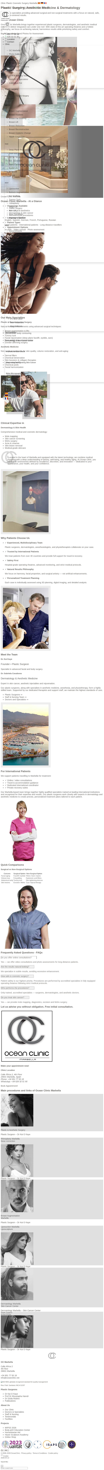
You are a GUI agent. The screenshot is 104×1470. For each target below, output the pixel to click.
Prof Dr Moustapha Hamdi (16, 1396)
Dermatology (10, 332)
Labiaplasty (14, 203)
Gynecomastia (15, 231)
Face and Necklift (17, 153)
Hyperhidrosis (16, 326)
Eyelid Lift (13, 168)
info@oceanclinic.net (10, 1378)
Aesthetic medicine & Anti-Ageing (18, 270)
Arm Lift (12, 210)
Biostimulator (16, 297)
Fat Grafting (14, 196)
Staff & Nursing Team (18, 76)
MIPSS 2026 (10, 1428)
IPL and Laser (16, 319)
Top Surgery (14, 257)
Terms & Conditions (40, 1453)
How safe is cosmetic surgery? (15, 976)
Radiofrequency (17, 306)
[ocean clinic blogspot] (4, 1451)
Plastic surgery (11, 89)
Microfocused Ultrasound (21, 310)
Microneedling (16, 313)
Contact (10, 42)
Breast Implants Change (20, 133)
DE (9, 396)
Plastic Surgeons (16, 70)
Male (7, 225)
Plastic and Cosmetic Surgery (17, 96)
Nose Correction (16, 164)
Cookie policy (53, 1453)
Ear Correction (15, 161)
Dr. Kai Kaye (6, 659)
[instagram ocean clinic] (8, 1451)
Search (5, 8)
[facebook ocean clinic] (2, 1451)
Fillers (12, 294)
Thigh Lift (13, 207)
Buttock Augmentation (19, 192)
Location (16, 8)
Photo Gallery (15, 54)
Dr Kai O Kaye (15, 63)
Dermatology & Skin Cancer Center (19, 341)
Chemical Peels (16, 285)
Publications (10, 1401)
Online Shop (10, 1437)
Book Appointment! (9, 1086)
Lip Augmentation (17, 277)
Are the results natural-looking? (15, 967)
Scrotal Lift (14, 235)
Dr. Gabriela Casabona (11, 673)
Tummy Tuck (15, 199)
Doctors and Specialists (15, 699)
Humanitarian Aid (12, 1432)
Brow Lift (13, 172)
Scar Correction (16, 214)
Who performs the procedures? (15, 988)
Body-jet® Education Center (17, 1430)
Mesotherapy (16, 301)
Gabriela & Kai (15, 83)
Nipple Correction (16, 137)
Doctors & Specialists (18, 79)
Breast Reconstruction (19, 129)
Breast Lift (13, 122)
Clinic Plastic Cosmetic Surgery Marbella (19, 3)
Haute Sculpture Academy (16, 1435)
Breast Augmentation (18, 111)
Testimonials (10, 1417)
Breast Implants (16, 115)
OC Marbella (14, 50)
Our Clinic (9, 1409)
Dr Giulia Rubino (12, 1398)
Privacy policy (26, 1453)
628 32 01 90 (43, 8)
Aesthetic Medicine (13, 263)
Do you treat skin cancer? (12, 997)
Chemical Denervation (19, 288)
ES (9, 394)
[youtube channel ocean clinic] (6, 1451)
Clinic (7, 44)
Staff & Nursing (12, 1414)
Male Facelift (14, 238)
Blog (8, 386)
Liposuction (14, 188)
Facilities (9, 1419)
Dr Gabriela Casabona (19, 67)
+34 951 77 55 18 (16, 1079)
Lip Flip (12, 281)
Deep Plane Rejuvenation (20, 150)
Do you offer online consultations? (16, 957)
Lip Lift (12, 175)
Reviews (12, 58)
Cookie (5, 1456)
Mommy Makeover (17, 218)
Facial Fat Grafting (17, 157)
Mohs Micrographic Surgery (17, 373)
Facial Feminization (17, 250)
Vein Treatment (17, 322)
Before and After (14, 383)
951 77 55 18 (28, 8)
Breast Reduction (16, 126)
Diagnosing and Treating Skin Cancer (21, 362)
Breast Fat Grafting (17, 118)
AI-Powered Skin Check (15, 352)
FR (9, 399)
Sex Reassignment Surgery (15, 244)
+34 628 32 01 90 (19, 1081)
